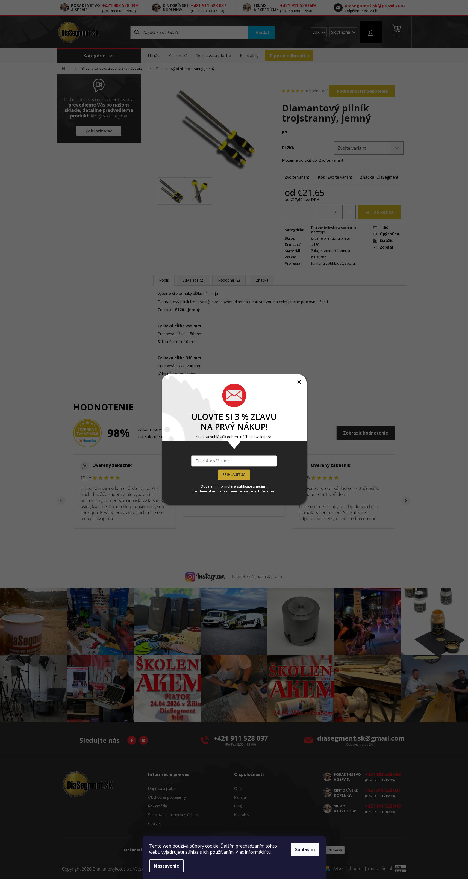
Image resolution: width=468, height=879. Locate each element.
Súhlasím (305, 849)
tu (268, 852)
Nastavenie (166, 866)
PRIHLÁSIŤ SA (234, 474)
